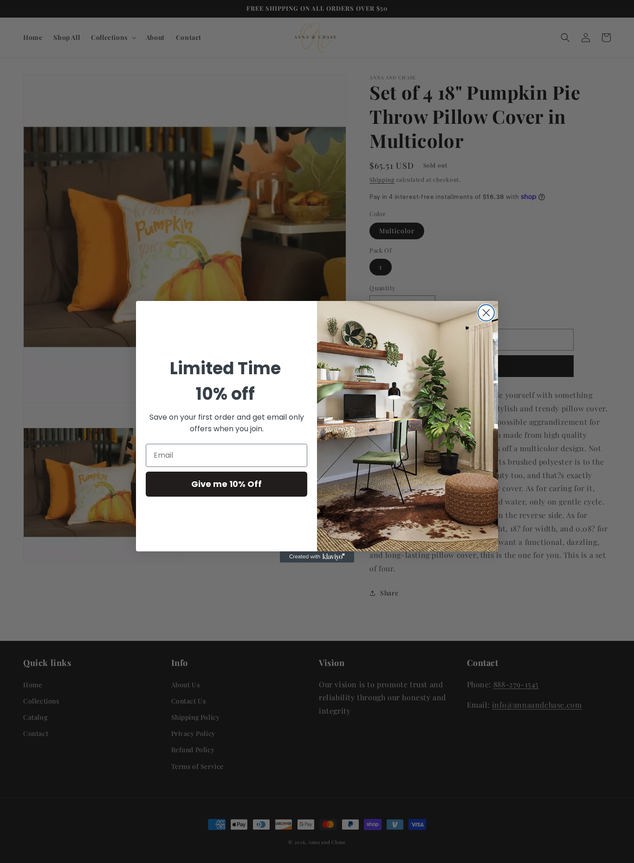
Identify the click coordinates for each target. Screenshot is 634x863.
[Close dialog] (486, 313)
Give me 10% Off (226, 484)
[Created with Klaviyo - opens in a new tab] (317, 557)
